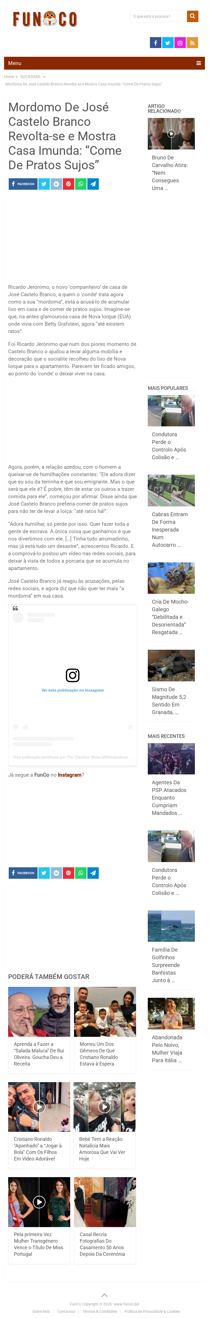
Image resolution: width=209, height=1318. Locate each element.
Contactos (66, 1311)
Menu (14, 63)
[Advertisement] (72, 238)
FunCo (75, 1304)
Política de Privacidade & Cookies (152, 1311)
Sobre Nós (41, 1311)
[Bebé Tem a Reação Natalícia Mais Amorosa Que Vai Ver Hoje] (104, 1107)
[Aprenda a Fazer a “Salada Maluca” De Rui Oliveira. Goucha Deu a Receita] (39, 1012)
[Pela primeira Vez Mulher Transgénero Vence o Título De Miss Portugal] (39, 1202)
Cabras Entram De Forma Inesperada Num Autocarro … (170, 529)
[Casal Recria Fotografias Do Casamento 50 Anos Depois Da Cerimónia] (105, 1202)
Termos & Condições (100, 1311)
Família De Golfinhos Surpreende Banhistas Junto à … (166, 965)
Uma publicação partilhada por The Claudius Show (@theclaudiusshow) (74, 757)
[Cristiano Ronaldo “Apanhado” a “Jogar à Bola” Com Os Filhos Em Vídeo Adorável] (39, 1107)
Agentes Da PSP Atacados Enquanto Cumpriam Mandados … (169, 797)
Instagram (70, 775)
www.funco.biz (126, 1304)
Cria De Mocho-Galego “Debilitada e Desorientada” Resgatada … (170, 617)
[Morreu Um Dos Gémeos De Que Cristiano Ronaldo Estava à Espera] (105, 1012)
